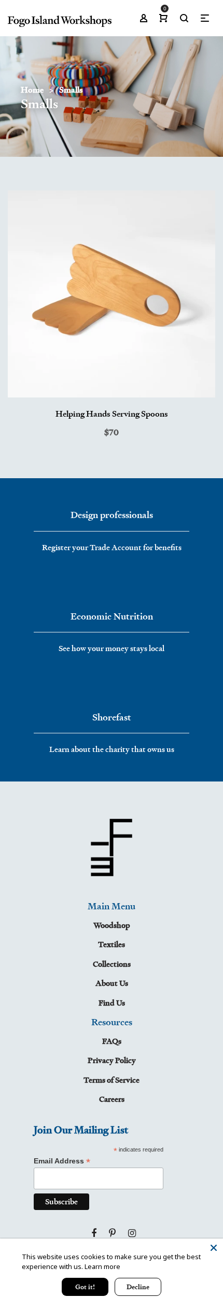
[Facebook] (93, 1233)
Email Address (62, 1161)
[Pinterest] (112, 1233)
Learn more (102, 1266)
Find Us (112, 1002)
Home (32, 89)
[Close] (213, 1248)
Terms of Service (111, 1079)
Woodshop (111, 925)
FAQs (111, 1041)
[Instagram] (132, 1233)
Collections (112, 963)
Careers (111, 1099)
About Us (111, 983)
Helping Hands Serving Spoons (111, 413)
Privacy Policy (112, 1060)
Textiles (111, 944)
